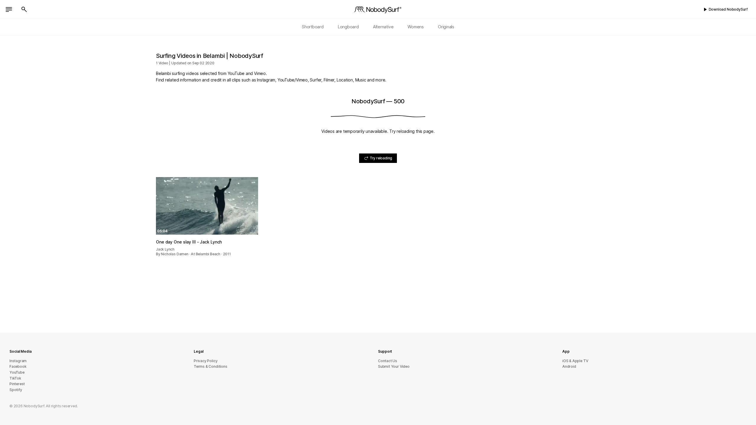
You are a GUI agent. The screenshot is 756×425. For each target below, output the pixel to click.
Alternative (383, 26)
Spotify (15, 390)
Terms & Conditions (210, 366)
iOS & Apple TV (575, 361)
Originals (446, 26)
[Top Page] (378, 9)
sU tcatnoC (387, 361)
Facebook (17, 366)
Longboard (348, 26)
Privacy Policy (205, 361)
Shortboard (313, 26)
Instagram (18, 361)
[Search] (24, 9)
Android (569, 366)
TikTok (15, 378)
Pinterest (17, 384)
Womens (416, 26)
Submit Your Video (394, 366)
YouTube (17, 372)
